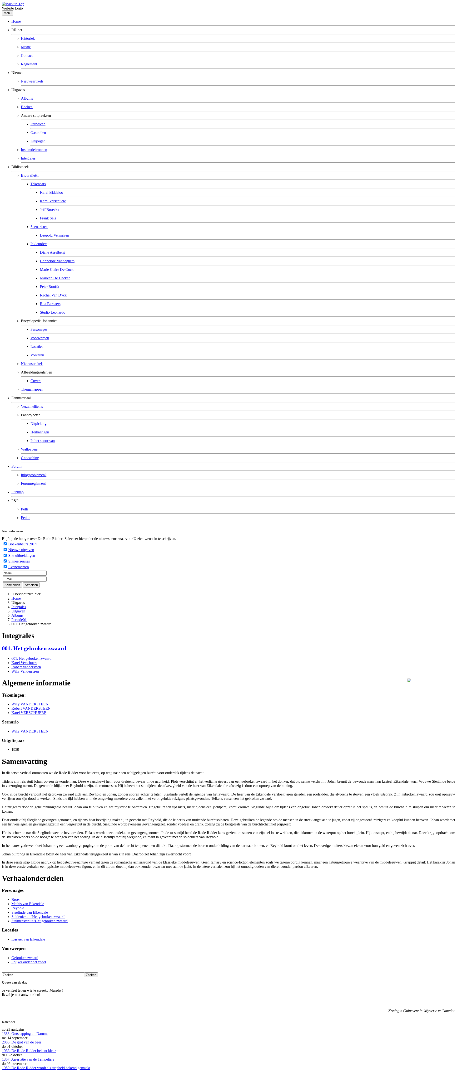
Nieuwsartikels (32, 81)
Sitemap (17, 492)
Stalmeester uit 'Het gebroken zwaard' (39, 921)
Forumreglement (33, 483)
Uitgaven (18, 611)
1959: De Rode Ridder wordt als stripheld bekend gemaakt (46, 1068)
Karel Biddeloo (51, 192)
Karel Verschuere (53, 201)
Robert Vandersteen (26, 667)
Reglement (29, 64)
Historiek (28, 38)
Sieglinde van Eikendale (29, 912)
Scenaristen (39, 227)
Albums (27, 98)
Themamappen (32, 389)
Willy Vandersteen (25, 671)
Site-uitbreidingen (21, 555)
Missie (26, 47)
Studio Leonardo (52, 312)
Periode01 (19, 620)
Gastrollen (38, 133)
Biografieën (30, 175)
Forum (16, 466)
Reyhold (17, 908)
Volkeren (37, 355)
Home (16, 21)
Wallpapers (29, 449)
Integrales (28, 158)
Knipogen (37, 141)
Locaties (36, 346)
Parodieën (37, 124)
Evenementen (18, 567)
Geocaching (30, 458)
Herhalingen (39, 432)
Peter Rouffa (49, 287)
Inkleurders (38, 244)
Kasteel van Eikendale (28, 939)
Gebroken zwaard (24, 958)
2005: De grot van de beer (21, 1042)
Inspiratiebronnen (34, 150)
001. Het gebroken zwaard (34, 648)
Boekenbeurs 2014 (22, 544)
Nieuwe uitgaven (21, 550)
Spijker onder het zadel (28, 962)
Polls (24, 509)
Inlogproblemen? (33, 475)
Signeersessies (19, 561)
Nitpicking (38, 424)
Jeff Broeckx (49, 210)
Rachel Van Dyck (53, 295)
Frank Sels (48, 218)
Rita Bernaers (50, 304)
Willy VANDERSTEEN (30, 704)
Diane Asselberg (52, 252)
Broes (15, 899)
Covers (35, 381)
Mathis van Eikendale (27, 904)
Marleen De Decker (55, 278)
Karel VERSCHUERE (28, 713)
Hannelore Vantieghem (57, 261)
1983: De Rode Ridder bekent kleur (29, 1051)
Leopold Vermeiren (54, 235)
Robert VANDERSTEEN (31, 708)
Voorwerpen (39, 338)
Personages (38, 329)
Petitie (25, 518)
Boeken (27, 107)
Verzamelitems (32, 406)
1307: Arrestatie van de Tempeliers (28, 1059)
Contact (27, 55)
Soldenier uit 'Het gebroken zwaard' (38, 917)
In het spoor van (42, 441)
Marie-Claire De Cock (57, 269)
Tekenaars (38, 184)
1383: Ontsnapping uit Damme (25, 1034)
